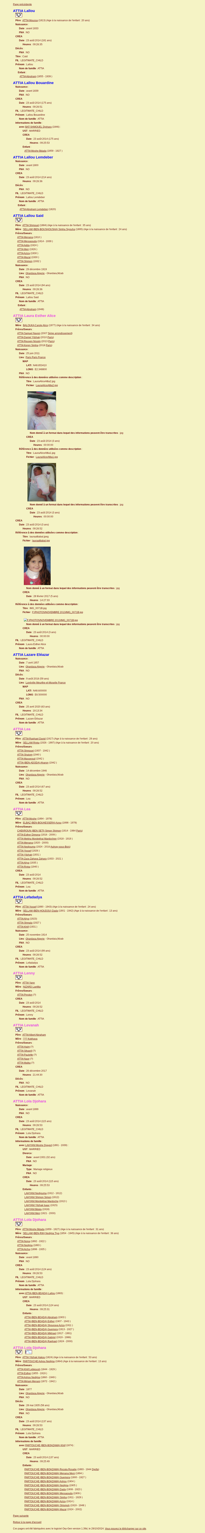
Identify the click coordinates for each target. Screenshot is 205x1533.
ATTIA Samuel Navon (28, 333)
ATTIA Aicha (23, 1249)
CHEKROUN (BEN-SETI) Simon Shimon (39, 830)
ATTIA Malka (24, 1062)
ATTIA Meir (23, 249)
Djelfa (95, 1469)
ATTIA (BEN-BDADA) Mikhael (40, 1333)
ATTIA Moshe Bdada (35, 150)
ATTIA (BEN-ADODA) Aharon (32, 762)
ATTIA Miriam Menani (28, 1381)
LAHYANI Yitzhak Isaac (37, 1205)
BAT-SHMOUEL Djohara (38, 126)
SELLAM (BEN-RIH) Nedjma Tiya (41, 1233)
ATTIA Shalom (24, 754)
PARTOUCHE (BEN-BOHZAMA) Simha (45, 1497)
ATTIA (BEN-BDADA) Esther (39, 1321)
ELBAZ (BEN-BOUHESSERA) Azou (42, 822)
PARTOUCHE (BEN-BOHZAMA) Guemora (47, 1477)
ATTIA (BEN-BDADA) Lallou (40, 1293)
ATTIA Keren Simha (27, 345)
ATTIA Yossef (24, 850)
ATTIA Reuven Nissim (29, 341)
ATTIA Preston (24, 994)
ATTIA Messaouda (27, 241)
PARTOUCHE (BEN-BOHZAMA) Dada (45, 1489)
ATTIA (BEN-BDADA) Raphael (40, 1341)
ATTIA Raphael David (34, 738)
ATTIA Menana (25, 237)
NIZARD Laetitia (32, 986)
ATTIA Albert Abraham (34, 1034)
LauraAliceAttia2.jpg (47, 385)
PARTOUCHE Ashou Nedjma (39, 1361)
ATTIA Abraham (28, 76)
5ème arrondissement (60, 333)
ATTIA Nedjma (25, 1245)
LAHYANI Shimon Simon (37, 1197)
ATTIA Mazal (24, 257)
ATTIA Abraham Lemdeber (34, 209)
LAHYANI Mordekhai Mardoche (41, 1201)
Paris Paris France (36, 357)
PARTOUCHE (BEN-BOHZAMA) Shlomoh (47, 1505)
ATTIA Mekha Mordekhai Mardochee (37, 838)
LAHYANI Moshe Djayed (38, 1145)
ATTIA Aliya (23, 862)
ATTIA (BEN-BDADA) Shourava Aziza (44, 1325)
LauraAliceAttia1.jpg (47, 457)
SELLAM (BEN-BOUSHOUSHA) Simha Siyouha (49, 229)
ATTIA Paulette (25, 1054)
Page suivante (21, 1515)
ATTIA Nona (23, 1241)
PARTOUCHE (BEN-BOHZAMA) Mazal (45, 1509)
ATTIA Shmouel (30, 225)
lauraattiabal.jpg (41, 540)
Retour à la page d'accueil (27, 1522)
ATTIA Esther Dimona (28, 834)
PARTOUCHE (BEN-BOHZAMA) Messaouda (48, 1493)
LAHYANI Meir (32, 1213)
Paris (50, 337)
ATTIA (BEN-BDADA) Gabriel (40, 1337)
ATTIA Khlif (23, 926)
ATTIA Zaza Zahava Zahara (32, 858)
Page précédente (22, 4)
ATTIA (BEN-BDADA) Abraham (40, 1317)
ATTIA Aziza (23, 253)
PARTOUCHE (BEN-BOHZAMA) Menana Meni (49, 1473)
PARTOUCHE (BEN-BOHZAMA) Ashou (45, 1481)
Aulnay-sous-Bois (60, 846)
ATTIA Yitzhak (24, 854)
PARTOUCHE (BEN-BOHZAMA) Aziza (45, 1501)
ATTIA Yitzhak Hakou (33, 1357)
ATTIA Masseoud (26, 758)
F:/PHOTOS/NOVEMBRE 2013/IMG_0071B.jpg (57, 612)
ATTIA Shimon (24, 261)
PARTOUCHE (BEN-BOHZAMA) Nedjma (46, 1485)
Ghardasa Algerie (35, 273)
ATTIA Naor (23, 1058)
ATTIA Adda (23, 245)
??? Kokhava (30, 1038)
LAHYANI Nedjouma (35, 1193)
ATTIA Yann (28, 982)
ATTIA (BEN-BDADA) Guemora (41, 1329)
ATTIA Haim (23, 1046)
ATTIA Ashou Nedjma (28, 1377)
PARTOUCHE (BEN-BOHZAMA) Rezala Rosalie (50, 1469)
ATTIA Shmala (24, 922)
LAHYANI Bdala (33, 1209)
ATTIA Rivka (23, 866)
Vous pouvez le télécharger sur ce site (125, 1528)
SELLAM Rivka (31, 742)
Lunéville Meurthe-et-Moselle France (46, 682)
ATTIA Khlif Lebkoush (28, 1369)
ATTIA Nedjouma (26, 846)
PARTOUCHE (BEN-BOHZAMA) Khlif (45, 1445)
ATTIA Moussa (30, 20)
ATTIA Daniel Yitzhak (28, 337)
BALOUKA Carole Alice (35, 325)
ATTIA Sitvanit (24, 1050)
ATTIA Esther (24, 1373)
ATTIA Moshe (29, 818)
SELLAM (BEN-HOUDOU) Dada (40, 910)
